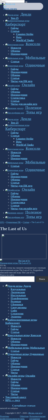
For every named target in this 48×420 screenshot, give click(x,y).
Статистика (18, 97)
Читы (14, 372)
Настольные (18, 295)
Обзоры (15, 50)
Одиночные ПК (13, 222)
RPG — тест (12, 400)
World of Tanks (25, 40)
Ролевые (16, 301)
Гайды (15, 27)
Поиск (42, 279)
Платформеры (19, 298)
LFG (2, 222)
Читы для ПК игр (21, 81)
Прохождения (19, 53)
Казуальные (18, 289)
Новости (16, 47)
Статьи (15, 31)
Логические (18, 292)
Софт (14, 310)
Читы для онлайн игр (24, 103)
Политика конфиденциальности (10, 417)
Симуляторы (19, 307)
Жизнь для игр (10, 9)
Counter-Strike (24, 34)
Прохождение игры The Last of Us (15, 263)
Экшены (16, 316)
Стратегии (17, 313)
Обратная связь (24, 417)
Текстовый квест (15, 397)
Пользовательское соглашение (37, 417)
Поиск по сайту (7, 275)
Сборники (17, 304)
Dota (18, 37)
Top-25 (15, 18)
